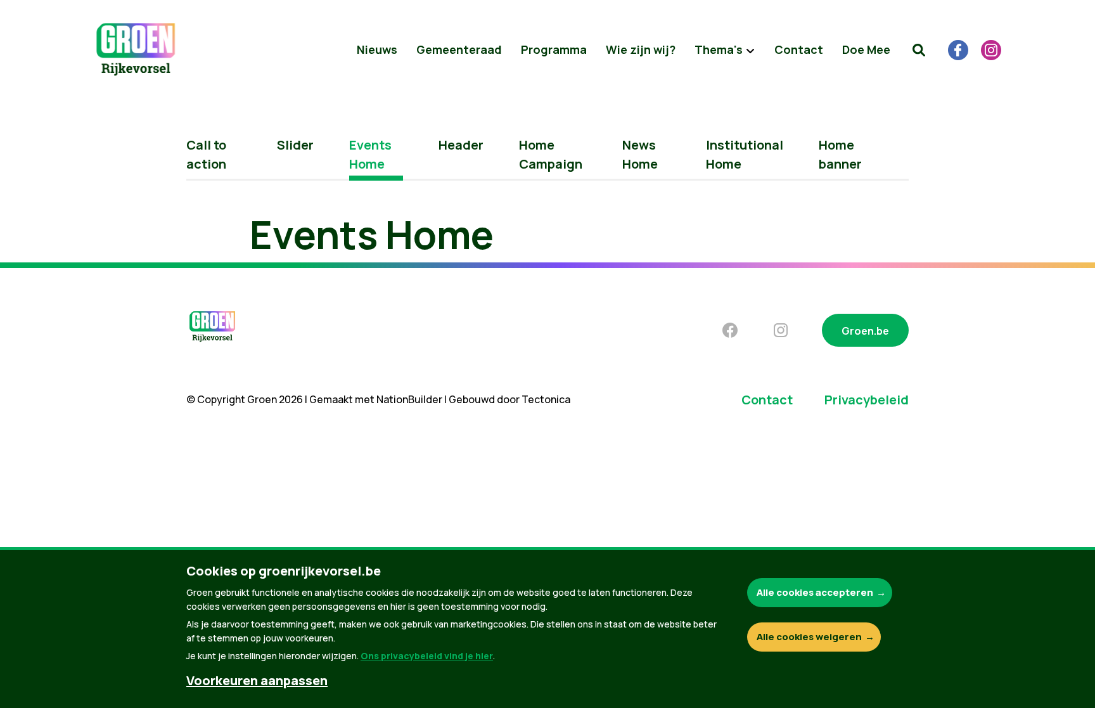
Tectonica (546, 399)
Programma (554, 49)
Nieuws (377, 49)
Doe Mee (866, 49)
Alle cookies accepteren (815, 592)
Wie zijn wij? (641, 49)
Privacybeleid (866, 399)
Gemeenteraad (459, 49)
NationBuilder (409, 399)
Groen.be (865, 331)
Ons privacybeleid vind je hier (427, 656)
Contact (798, 49)
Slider (295, 144)
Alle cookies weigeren (809, 636)
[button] (919, 50)
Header (461, 144)
